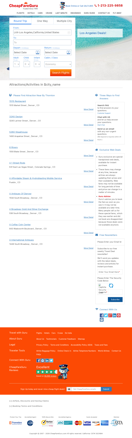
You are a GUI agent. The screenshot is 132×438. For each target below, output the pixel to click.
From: (16, 28)
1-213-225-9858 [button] (110, 5)
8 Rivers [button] (13, 147)
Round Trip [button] (20, 20)
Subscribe (115, 300)
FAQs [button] (38, 354)
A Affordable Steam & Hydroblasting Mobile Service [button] (35, 178)
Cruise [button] (49, 13)
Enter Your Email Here (109, 272)
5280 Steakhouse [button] (18, 132)
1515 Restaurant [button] (17, 101)
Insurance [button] (76, 13)
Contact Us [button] (104, 13)
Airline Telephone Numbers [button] (84, 351)
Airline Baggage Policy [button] (45, 351)
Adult (16, 58)
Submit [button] (106, 389)
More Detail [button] (88, 109)
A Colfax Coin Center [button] (20, 224)
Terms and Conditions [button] (59, 345)
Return (52, 47)
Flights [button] (20, 13)
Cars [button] (40, 13)
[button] (23, 5)
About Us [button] (40, 339)
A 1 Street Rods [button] (17, 163)
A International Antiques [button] (21, 240)
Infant (37, 58)
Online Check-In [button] (64, 351)
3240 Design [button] (16, 116)
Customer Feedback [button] (67, 339)
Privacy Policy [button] (42, 345)
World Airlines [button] (104, 351)
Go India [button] (68, 333)
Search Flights (60, 72)
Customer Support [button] (103, 113)
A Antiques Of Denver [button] (20, 193)
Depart (21, 47)
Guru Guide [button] (89, 13)
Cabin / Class (51, 57)
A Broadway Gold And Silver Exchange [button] (28, 209)
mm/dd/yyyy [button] (25, 48)
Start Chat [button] (101, 125)
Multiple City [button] (64, 20)
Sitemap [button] (81, 339)
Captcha (103, 292)
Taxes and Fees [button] (101, 345)
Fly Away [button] (117, 13)
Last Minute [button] (61, 13)
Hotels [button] (31, 13)
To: (14, 37)
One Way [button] (42, 20)
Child (26, 58)
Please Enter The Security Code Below (109, 279)
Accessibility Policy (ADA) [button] (81, 345)
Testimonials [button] (51, 339)
